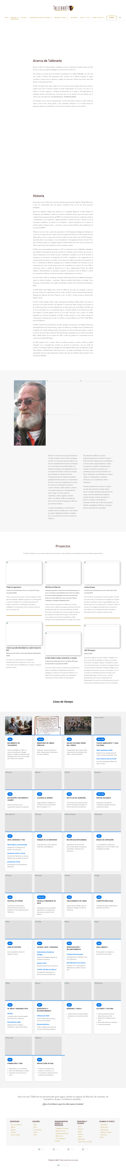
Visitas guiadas (104, 1130)
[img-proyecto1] (24, 623)
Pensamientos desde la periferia (40, 18)
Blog (88, 18)
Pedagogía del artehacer (62, 1128)
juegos (82, 18)
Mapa (101, 1137)
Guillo (79, 1127)
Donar (111, 18)
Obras (34, 1127)
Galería (23, 18)
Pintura (80, 1137)
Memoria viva (59, 1136)
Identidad (14, 18)
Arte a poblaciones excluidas (60, 1140)
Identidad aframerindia (62, 1133)
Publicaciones (81, 1139)
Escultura (80, 1134)
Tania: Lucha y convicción (85, 1142)
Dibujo (80, 1132)
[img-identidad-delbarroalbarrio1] (63, 563)
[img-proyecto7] (102, 626)
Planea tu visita (97, 18)
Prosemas (80, 1129)
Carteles (35, 1132)
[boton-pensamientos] (24, 563)
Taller (35, 1125)
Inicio (6, 18)
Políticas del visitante (105, 1132)
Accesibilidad (103, 1125)
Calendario (73, 18)
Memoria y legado (60, 18)
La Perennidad (37, 1130)
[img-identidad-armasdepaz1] (102, 563)
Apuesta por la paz (60, 1131)
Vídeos (35, 1135)
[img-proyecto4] (63, 633)
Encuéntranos (104, 1127)
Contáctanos (103, 1135)
